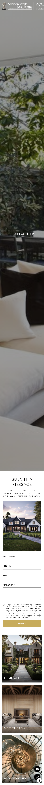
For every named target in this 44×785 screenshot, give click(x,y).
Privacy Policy (27, 617)
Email (6, 575)
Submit (22, 624)
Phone (7, 566)
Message (8, 585)
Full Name (9, 556)
